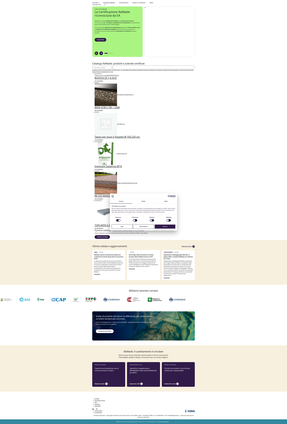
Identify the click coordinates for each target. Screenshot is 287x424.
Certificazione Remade (104, 331)
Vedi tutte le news (187, 246)
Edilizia (135, 70)
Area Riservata (96, 4)
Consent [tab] (121, 201)
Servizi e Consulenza (138, 3)
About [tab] (166, 201)
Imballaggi (140, 70)
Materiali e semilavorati (156, 70)
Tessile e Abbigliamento (103, 72)
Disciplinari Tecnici (100, 400)
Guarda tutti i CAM (135, 383)
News (151, 3)
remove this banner (165, 421)
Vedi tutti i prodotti (102, 237)
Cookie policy (98, 412)
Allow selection (144, 226)
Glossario (97, 404)
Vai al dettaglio (99, 81)
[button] (101, 53)
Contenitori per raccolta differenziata (122, 70)
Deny (122, 226)
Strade (94, 72)
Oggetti (166, 70)
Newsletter (98, 406)
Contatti (97, 399)
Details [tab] (143, 201)
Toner (111, 72)
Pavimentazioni (174, 70)
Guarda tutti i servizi (170, 383)
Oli (169, 70)
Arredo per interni (97, 70)
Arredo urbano (107, 70)
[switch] (135, 220)
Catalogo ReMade (109, 3)
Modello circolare (100, 383)
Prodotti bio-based (184, 70)
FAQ (96, 402)
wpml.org (131, 421)
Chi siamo (95, 3)
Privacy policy (98, 411)
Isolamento (146, 70)
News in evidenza (168, 252)
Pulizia (192, 70)
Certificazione (123, 3)
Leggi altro (97, 274)
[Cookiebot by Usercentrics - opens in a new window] (168, 196)
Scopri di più (100, 39)
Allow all (165, 226)
